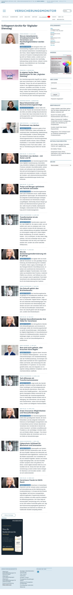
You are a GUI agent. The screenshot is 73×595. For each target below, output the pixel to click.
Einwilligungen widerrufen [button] (26, 585)
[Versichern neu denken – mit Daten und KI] (9, 158)
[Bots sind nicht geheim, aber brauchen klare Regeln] (9, 350)
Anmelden (50, 2)
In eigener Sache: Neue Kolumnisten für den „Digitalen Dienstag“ (32, 74)
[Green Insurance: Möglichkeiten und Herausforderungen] (9, 413)
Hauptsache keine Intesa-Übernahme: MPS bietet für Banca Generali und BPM (60, 153)
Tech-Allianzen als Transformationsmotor (29, 379)
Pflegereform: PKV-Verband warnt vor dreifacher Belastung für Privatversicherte (60, 133)
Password (54, 88)
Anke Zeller (23, 153)
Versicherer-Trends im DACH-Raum (31, 481)
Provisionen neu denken (29, 125)
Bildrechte (22, 587)
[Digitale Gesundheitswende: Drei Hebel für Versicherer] (9, 321)
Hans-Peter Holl (24, 123)
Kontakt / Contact (24, 577)
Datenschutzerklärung (8, 583)
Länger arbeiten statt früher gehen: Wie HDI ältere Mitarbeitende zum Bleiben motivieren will (61, 110)
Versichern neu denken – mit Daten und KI (31, 157)
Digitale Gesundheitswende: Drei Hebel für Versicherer (33, 320)
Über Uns (61, 17)
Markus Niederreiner (26, 215)
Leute (21, 17)
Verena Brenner (24, 34)
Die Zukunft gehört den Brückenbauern (29, 289)
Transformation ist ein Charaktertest (29, 218)
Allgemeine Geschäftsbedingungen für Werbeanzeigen (9, 573)
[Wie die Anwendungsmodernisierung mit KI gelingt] (9, 254)
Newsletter (62, 1)
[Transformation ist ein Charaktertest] (9, 219)
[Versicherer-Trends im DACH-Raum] (9, 482)
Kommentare (14, 17)
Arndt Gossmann (24, 345)
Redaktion (23, 70)
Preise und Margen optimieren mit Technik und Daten (32, 187)
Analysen (27, 17)
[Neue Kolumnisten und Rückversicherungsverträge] (9, 105)
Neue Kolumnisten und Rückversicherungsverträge (31, 104)
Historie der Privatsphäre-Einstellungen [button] (26, 583)
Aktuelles (5, 17)
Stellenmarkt (44, 17)
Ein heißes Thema (56, 149)
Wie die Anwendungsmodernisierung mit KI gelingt (33, 254)
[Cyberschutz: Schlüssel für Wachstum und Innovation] (9, 446)
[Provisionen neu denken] (9, 128)
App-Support (23, 574)
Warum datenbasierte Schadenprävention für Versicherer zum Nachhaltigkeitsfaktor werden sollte (32, 40)
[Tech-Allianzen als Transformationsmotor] (9, 380)
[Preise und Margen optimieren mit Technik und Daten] (9, 189)
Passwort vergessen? (57, 99)
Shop (53, 19)
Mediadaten (60, 19)
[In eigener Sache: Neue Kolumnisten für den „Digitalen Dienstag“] (9, 75)
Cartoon (34, 17)
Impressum (23, 575)
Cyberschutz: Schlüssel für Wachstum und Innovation (30, 444)
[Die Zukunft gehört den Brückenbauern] (9, 291)
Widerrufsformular (6, 585)
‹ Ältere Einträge (8, 515)
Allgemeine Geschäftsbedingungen (8, 576)
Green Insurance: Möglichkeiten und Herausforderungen (33, 412)
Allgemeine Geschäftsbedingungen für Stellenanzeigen (9, 580)
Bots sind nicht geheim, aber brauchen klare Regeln (31, 348)
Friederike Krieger (25, 100)
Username (54, 83)
